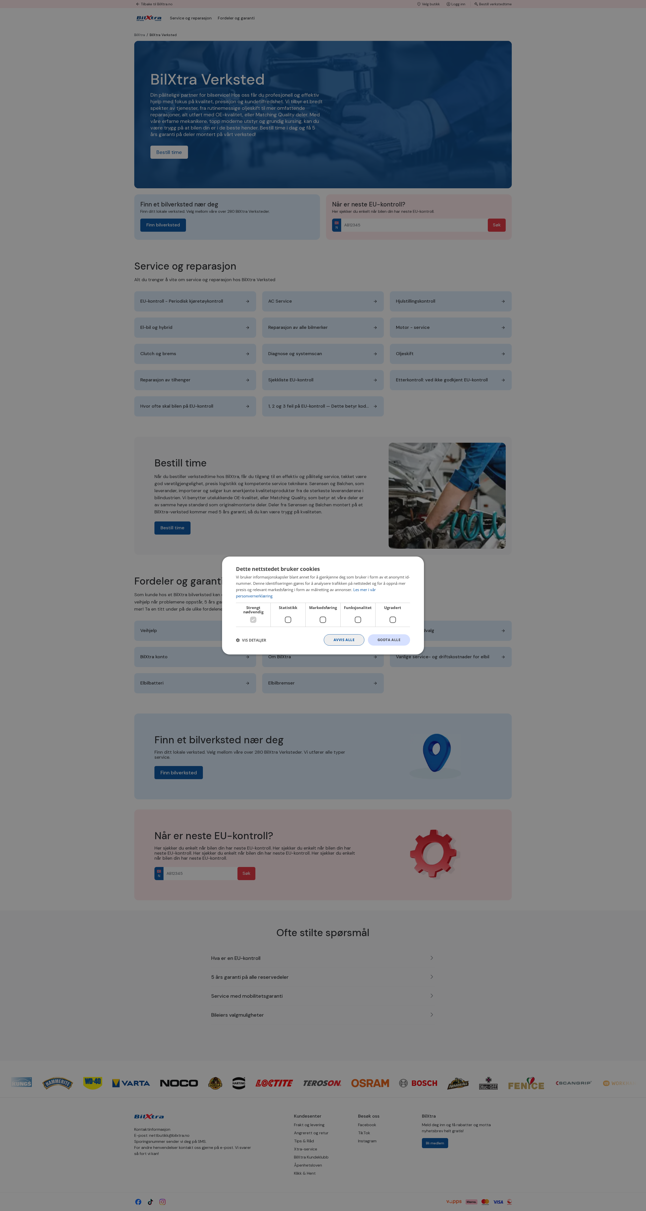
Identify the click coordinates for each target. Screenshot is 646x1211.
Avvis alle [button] (344, 639)
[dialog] (323, 605)
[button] (251, 640)
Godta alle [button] (389, 639)
